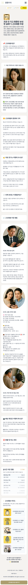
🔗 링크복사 (16, 7)
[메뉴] (26, 3)
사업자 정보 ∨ (14, 573)
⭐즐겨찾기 (9, 7)
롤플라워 (8, 3)
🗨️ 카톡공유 (23, 7)
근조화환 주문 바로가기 (14, 582)
